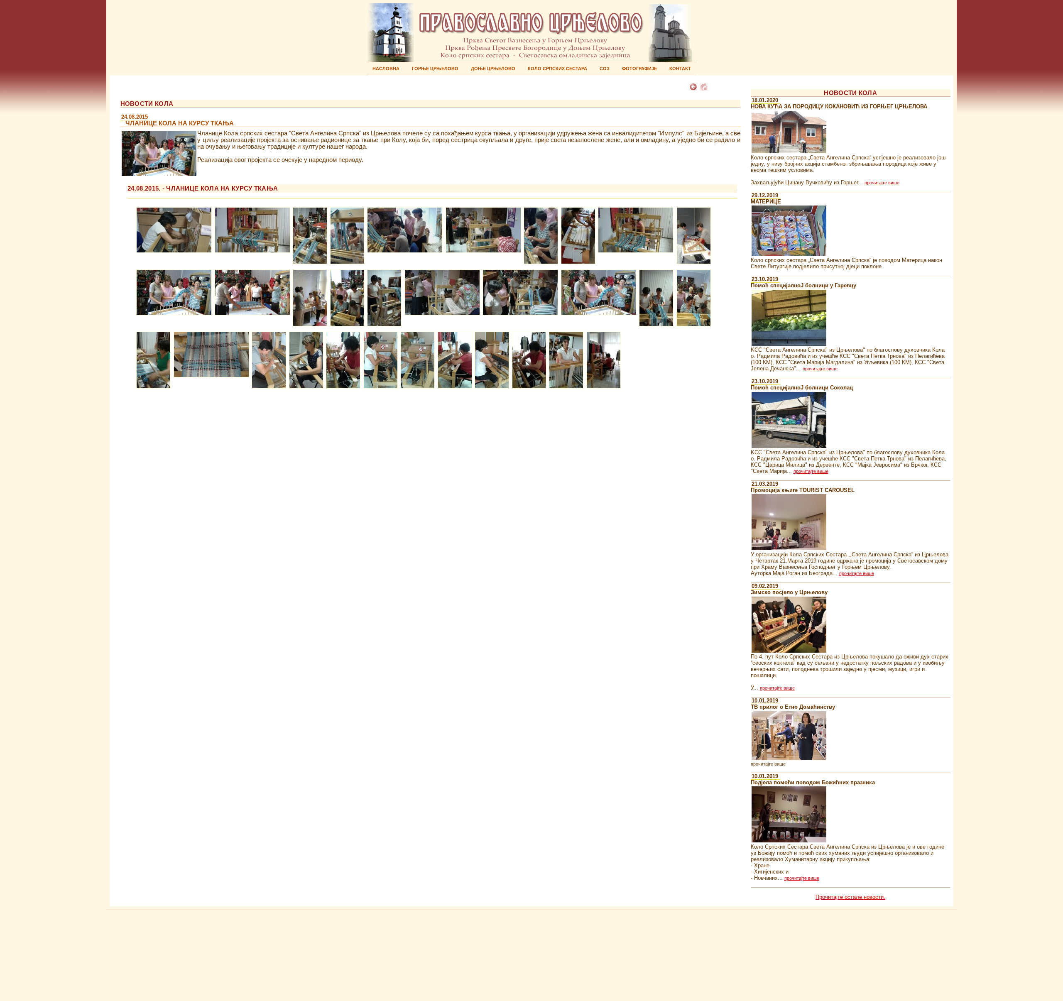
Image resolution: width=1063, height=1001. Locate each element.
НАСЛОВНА (385, 68)
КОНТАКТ (680, 68)
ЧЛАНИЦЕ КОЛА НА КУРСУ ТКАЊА (177, 120)
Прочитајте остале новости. (850, 897)
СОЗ (605, 68)
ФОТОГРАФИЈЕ (639, 68)
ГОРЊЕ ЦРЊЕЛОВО (435, 68)
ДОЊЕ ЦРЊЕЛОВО (493, 68)
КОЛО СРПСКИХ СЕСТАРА (557, 68)
